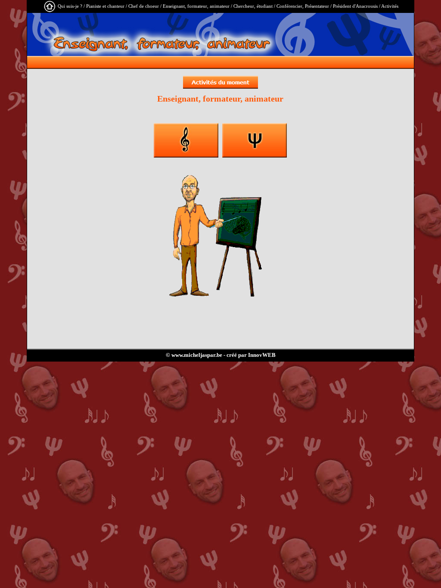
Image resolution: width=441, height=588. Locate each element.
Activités (389, 6)
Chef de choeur (143, 6)
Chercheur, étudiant (253, 6)
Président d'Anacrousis (355, 6)
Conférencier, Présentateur (302, 6)
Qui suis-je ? (70, 6)
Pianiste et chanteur (105, 6)
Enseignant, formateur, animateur (196, 6)
